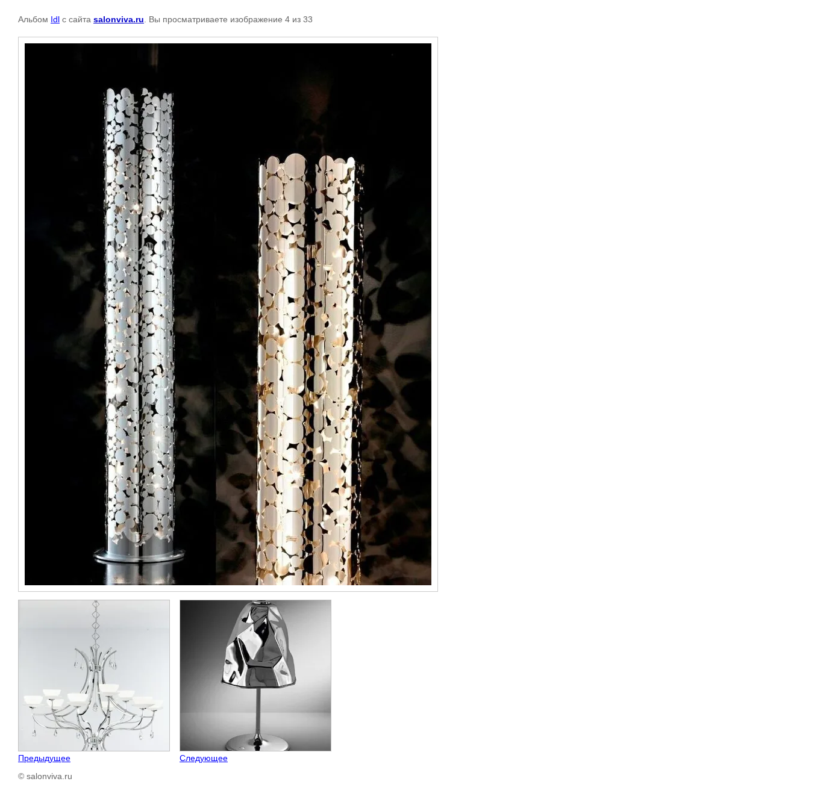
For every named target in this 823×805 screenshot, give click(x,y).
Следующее (204, 758)
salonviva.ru (118, 19)
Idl (55, 19)
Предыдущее (44, 758)
